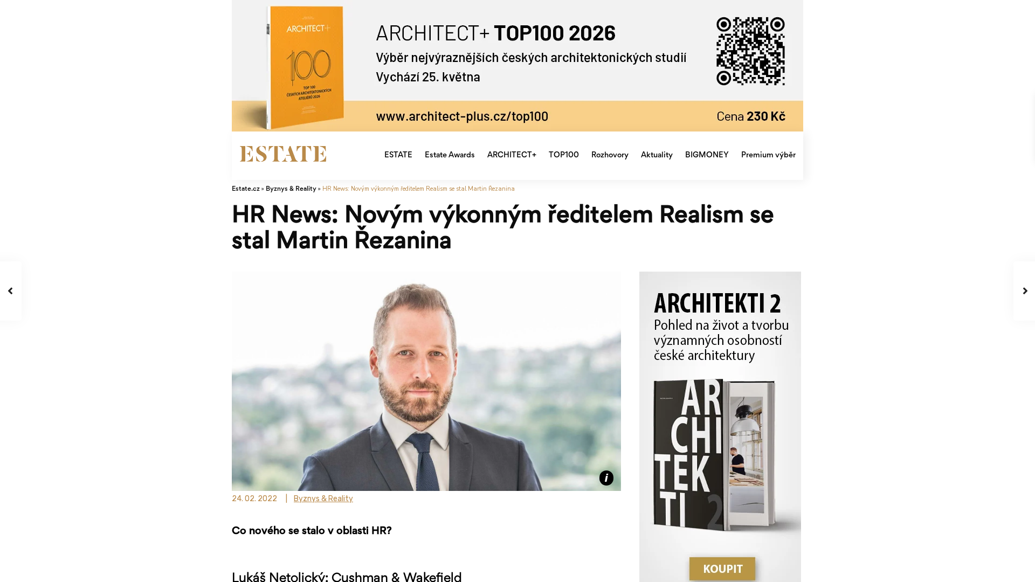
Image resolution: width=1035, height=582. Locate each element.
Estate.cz (246, 189)
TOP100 (564, 155)
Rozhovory (610, 155)
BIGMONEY (707, 155)
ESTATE (398, 155)
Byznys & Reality (291, 189)
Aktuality (657, 155)
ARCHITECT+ (511, 155)
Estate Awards (450, 155)
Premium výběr (768, 155)
